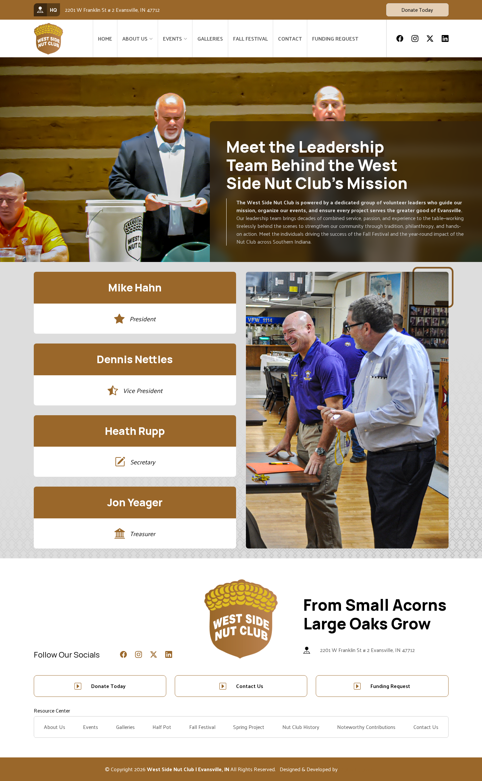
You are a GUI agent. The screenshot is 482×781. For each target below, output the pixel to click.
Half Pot (161, 727)
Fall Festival (250, 38)
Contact (290, 38)
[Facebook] (399, 39)
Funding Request (335, 38)
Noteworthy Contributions (366, 727)
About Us (135, 38)
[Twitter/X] (430, 39)
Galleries (210, 38)
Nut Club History (300, 727)
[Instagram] (415, 39)
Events (90, 727)
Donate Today (417, 9)
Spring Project (248, 727)
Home (105, 38)
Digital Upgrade (356, 769)
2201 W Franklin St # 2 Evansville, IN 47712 (367, 650)
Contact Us (249, 686)
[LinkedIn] (445, 39)
